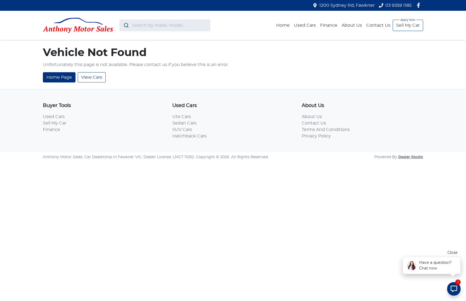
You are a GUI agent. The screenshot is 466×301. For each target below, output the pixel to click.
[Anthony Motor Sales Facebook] (419, 5)
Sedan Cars (184, 123)
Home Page (59, 77)
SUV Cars (182, 129)
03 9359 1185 (398, 5)
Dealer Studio (410, 157)
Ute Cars (181, 117)
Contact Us (378, 25)
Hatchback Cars (189, 136)
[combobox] (164, 25)
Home (283, 25)
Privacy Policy (316, 136)
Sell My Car (408, 25)
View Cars (91, 77)
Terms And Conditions (326, 129)
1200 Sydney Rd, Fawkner (347, 5)
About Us (352, 25)
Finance (328, 25)
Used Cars (305, 25)
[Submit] (125, 25)
